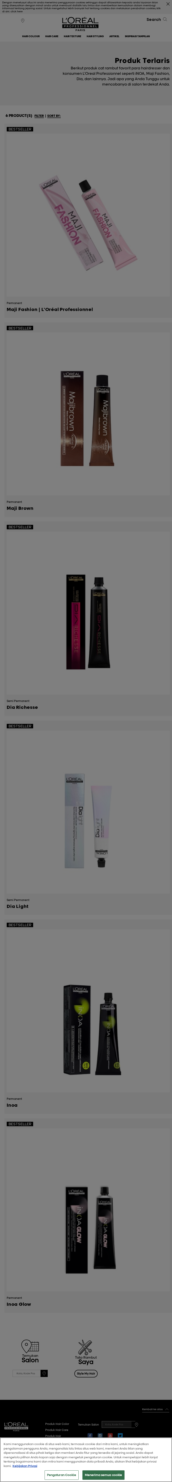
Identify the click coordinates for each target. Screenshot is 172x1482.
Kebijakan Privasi (25, 1466)
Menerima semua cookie (103, 1475)
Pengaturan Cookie (61, 1475)
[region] (86, 1459)
